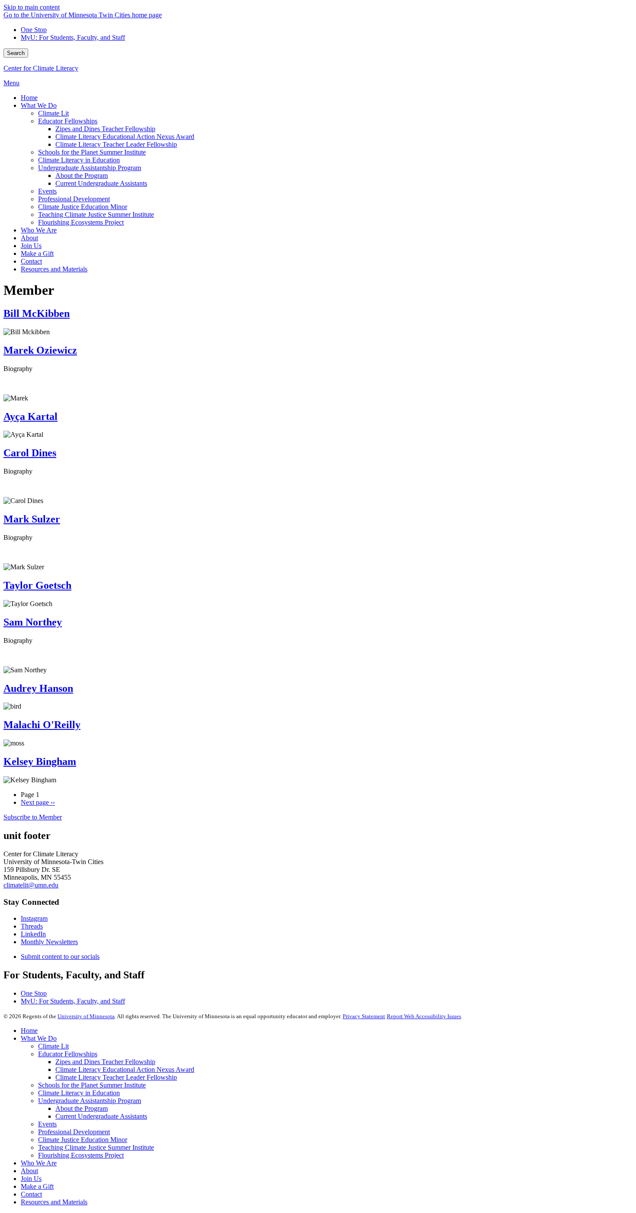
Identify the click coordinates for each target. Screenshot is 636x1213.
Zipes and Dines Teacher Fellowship (105, 1061)
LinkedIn (33, 934)
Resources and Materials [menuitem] (54, 269)
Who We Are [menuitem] (39, 230)
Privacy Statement (364, 1016)
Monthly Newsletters (49, 941)
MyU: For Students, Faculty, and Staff (73, 37)
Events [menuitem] (47, 191)
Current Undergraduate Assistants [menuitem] (101, 183)
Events (47, 1124)
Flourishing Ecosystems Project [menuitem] (81, 222)
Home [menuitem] (29, 97)
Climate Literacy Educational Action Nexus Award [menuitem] (124, 136)
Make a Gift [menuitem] (37, 253)
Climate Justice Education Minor (82, 1139)
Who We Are (39, 1163)
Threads (32, 926)
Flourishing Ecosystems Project (81, 1155)
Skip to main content (31, 7)
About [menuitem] (29, 238)
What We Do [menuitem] (39, 105)
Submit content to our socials (60, 956)
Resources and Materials (54, 1202)
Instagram (34, 918)
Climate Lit (53, 1046)
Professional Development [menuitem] (74, 199)
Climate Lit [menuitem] (53, 113)
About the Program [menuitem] (81, 175)
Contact (31, 1194)
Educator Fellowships (67, 1054)
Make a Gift (37, 1186)
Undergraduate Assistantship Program (89, 1100)
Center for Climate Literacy (40, 68)
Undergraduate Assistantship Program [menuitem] (89, 167)
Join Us (31, 1178)
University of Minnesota (86, 1016)
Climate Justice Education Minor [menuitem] (82, 206)
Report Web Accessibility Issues (424, 1016)
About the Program (81, 1108)
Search (16, 53)
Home (29, 1030)
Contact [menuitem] (31, 261)
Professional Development (74, 1132)
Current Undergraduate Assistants (101, 1116)
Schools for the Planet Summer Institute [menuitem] (92, 152)
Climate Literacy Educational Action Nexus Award (124, 1069)
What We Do (39, 1038)
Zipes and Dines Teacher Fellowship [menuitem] (105, 128)
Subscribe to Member (32, 817)
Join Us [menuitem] (31, 245)
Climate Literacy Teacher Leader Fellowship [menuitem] (116, 144)
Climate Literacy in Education (79, 1093)
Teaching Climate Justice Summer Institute (96, 1147)
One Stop (34, 29)
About (29, 1170)
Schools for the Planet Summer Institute (92, 1085)
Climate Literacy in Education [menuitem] (79, 160)
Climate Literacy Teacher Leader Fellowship (116, 1077)
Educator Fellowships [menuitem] (67, 121)
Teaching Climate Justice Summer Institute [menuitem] (96, 214)
